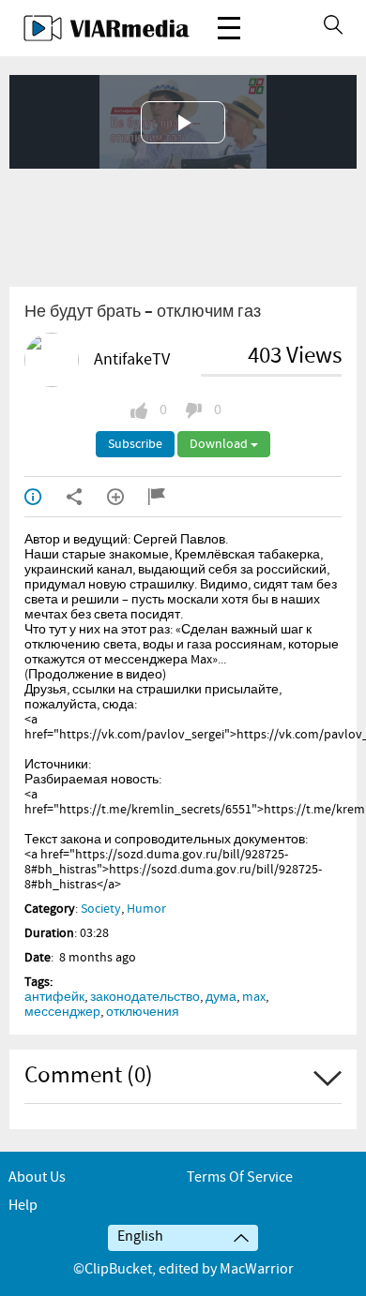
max (254, 997)
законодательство (145, 997)
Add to (127, 496)
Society (101, 909)
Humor (146, 909)
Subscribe (135, 444)
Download (220, 444)
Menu (229, 28)
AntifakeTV (132, 360)
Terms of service (240, 1177)
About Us (37, 1177)
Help (23, 1205)
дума (221, 997)
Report (169, 496)
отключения (142, 1012)
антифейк (54, 997)
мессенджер (62, 1012)
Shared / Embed (86, 496)
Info (45, 496)
